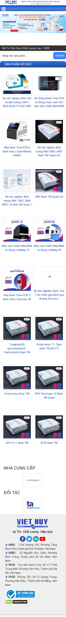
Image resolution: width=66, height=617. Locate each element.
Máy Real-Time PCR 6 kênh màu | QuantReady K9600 (17, 151)
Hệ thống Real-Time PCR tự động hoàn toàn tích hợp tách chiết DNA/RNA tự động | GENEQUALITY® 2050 (49, 106)
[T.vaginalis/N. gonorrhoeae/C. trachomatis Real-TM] (17, 328)
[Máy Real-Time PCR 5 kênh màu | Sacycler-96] (17, 279)
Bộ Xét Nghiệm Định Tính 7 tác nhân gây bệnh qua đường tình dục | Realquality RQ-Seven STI (49, 298)
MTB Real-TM (49, 443)
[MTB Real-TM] (49, 426)
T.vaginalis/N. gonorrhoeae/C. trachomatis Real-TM (17, 348)
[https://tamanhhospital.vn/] (24, 504)
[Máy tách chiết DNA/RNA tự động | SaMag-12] (17, 229)
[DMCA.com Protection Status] (16, 601)
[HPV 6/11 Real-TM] (17, 426)
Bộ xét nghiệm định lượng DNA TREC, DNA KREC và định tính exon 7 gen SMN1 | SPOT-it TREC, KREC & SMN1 (17, 204)
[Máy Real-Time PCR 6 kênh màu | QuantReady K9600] (17, 131)
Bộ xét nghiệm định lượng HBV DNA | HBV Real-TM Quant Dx (49, 151)
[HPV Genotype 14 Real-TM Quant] (49, 377)
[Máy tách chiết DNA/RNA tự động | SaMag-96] (49, 229)
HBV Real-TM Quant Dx (49, 196)
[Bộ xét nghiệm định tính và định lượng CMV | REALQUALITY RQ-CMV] (17, 82)
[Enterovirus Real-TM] (17, 377)
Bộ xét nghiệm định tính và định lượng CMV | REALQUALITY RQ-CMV (17, 102)
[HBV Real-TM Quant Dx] (49, 180)
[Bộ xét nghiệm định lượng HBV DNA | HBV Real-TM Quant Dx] (49, 131)
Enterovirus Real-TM (17, 393)
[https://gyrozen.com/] (24, 480)
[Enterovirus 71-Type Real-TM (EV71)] (49, 328)
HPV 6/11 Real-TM (17, 443)
